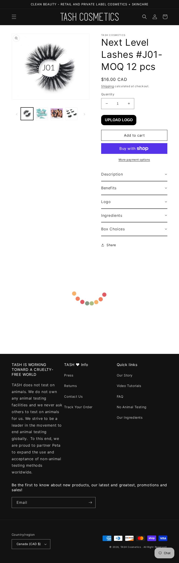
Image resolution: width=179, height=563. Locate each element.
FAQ (120, 396)
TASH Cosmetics (130, 547)
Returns (70, 386)
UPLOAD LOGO (119, 120)
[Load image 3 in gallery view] (56, 113)
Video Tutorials (129, 386)
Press (68, 375)
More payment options (134, 159)
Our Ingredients (130, 417)
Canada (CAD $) (29, 544)
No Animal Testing (132, 407)
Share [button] (111, 245)
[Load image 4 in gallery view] (71, 113)
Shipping (107, 86)
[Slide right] (84, 114)
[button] (14, 17)
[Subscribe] (90, 502)
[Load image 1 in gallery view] (27, 113)
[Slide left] (17, 114)
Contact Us (73, 396)
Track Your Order (78, 407)
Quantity (107, 94)
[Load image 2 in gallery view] (42, 113)
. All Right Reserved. (154, 547)
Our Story (125, 375)
